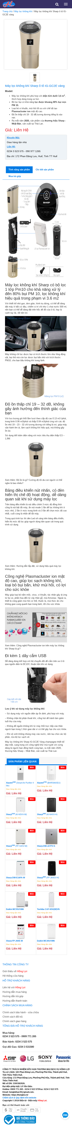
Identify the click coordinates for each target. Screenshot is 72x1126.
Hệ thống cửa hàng (13, 975)
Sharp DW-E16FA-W (15, 877)
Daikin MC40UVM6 (46, 941)
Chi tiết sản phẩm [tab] (45, 169)
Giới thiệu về (15, 971)
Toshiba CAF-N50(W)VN (48, 909)
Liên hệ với (14, 987)
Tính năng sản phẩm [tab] (19, 169)
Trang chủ (7, 11)
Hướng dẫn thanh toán (15, 1000)
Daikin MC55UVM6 (15, 909)
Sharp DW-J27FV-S (46, 846)
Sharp (16, 814)
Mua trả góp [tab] (15, 176)
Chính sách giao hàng (14, 1021)
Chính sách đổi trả (12, 1016)
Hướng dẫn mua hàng (15, 991)
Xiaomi (20, 784)
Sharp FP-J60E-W (14, 941)
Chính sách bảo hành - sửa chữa (21, 1012)
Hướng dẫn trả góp (13, 996)
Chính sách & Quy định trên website (19, 1098)
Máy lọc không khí (23, 11)
